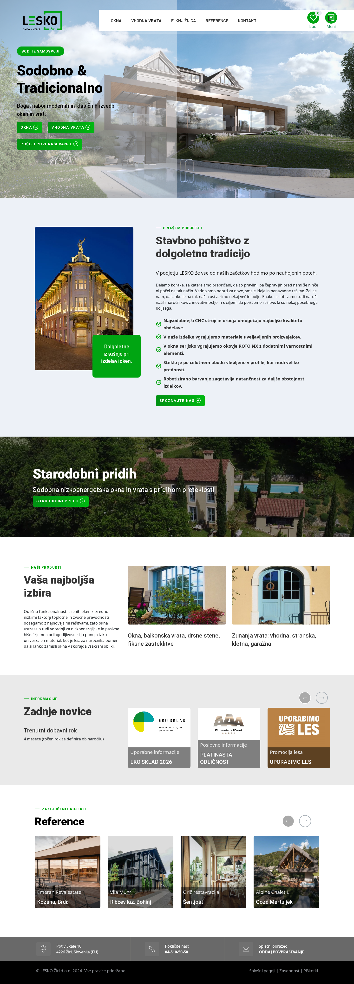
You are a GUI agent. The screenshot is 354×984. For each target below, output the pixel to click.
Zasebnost (289, 970)
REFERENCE (217, 20)
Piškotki (310, 970)
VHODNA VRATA (146, 20)
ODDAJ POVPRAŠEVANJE (281, 952)
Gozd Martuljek (274, 902)
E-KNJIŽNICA (183, 20)
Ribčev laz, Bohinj (130, 902)
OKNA (116, 20)
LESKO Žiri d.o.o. (56, 970)
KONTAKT (247, 20)
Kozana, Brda (53, 902)
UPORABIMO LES (290, 762)
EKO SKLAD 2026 (151, 762)
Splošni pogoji (262, 970)
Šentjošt (193, 902)
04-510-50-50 (176, 952)
